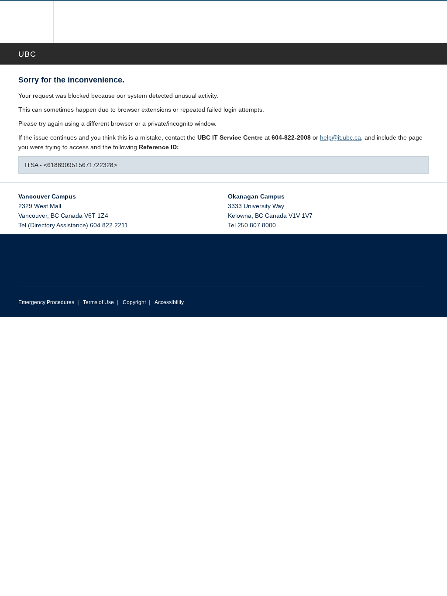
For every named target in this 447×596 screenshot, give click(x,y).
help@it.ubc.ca (340, 137)
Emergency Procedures (46, 302)
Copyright (134, 302)
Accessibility (169, 302)
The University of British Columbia (39, 22)
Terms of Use (98, 302)
